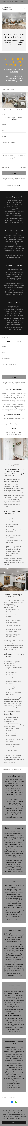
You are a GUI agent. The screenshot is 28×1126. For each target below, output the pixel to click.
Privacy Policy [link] (8, 179)
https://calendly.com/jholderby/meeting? (14, 401)
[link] (10, 9)
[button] (24, 8)
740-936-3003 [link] (14, 422)
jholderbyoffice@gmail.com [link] (14, 424)
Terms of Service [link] (16, 179)
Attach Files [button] (6, 167)
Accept (14, 1122)
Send (14, 173)
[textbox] (14, 125)
